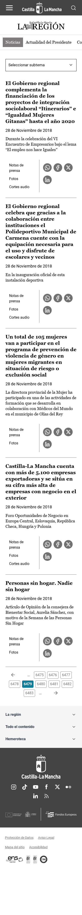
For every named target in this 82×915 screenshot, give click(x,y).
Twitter (57, 787)
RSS (46, 796)
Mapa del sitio (15, 847)
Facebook (46, 787)
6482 (67, 684)
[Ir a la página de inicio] (42, 8)
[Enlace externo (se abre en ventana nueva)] (35, 859)
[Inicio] (41, 767)
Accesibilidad (38, 847)
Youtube (35, 787)
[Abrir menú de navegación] (9, 7)
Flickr (68, 787)
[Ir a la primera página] (16, 675)
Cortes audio (19, 187)
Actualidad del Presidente (49, 42)
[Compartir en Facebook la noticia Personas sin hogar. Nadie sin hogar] (58, 641)
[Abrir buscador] (73, 7)
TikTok (24, 787)
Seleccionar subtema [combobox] (26, 65)
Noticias (12, 42)
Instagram (13, 787)
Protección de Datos (19, 837)
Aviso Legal (46, 837)
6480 (41, 684)
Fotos (13, 179)
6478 (14, 684)
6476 (53, 675)
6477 (66, 675)
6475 (40, 675)
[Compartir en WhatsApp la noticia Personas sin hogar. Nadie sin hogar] (47, 641)
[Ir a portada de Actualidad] (41, 26)
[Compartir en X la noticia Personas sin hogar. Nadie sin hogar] (68, 641)
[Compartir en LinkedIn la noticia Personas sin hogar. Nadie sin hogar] (47, 653)
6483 (29, 693)
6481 (54, 684)
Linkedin (35, 796)
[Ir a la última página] (52, 693)
